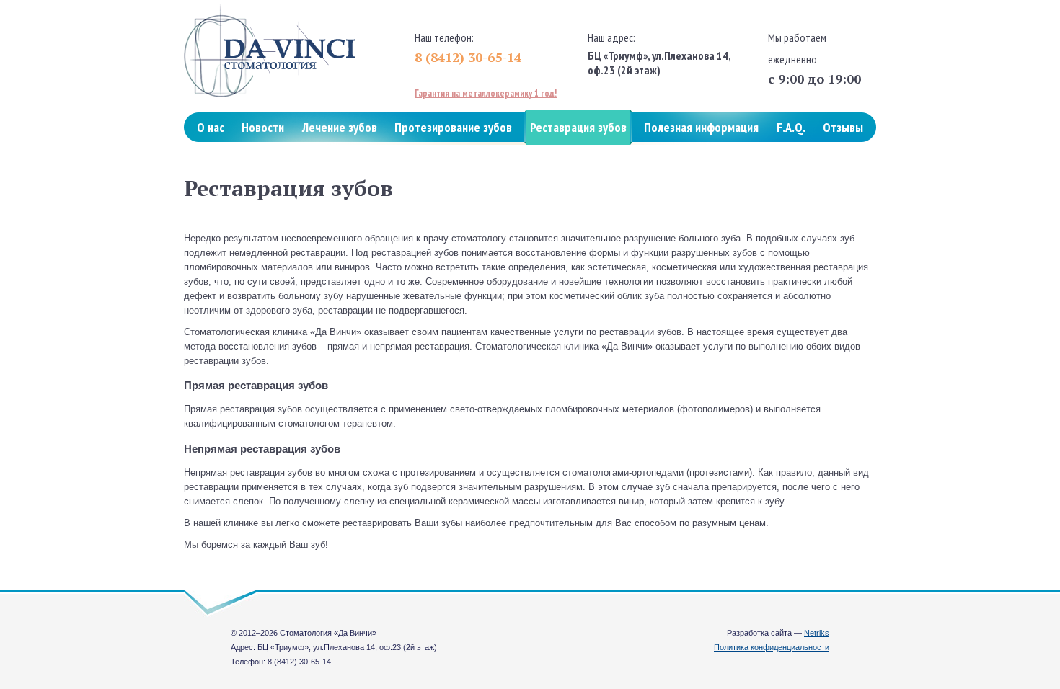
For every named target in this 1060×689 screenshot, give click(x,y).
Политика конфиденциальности (771, 647)
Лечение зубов (339, 127)
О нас (210, 127)
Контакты (222, 162)
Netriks (816, 632)
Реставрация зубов (578, 127)
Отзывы (843, 127)
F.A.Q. (791, 127)
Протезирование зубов (453, 127)
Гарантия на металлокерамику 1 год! (486, 93)
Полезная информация (701, 127)
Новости (263, 127)
